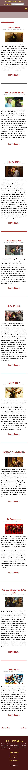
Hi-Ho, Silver (14, 669)
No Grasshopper (14, 519)
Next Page (23, 728)
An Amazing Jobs (14, 240)
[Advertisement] (14, 16)
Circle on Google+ (14, 757)
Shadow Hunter (14, 162)
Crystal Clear (14, 27)
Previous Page (5, 727)
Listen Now (13, 75)
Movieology (20, 1)
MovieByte (8, 9)
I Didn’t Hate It (14, 383)
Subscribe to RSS (14, 760)
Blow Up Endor (14, 306)
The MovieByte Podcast (11, 1)
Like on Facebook (14, 752)
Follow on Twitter (14, 755)
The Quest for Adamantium (14, 452)
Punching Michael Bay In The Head (14, 591)
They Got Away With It (14, 92)
